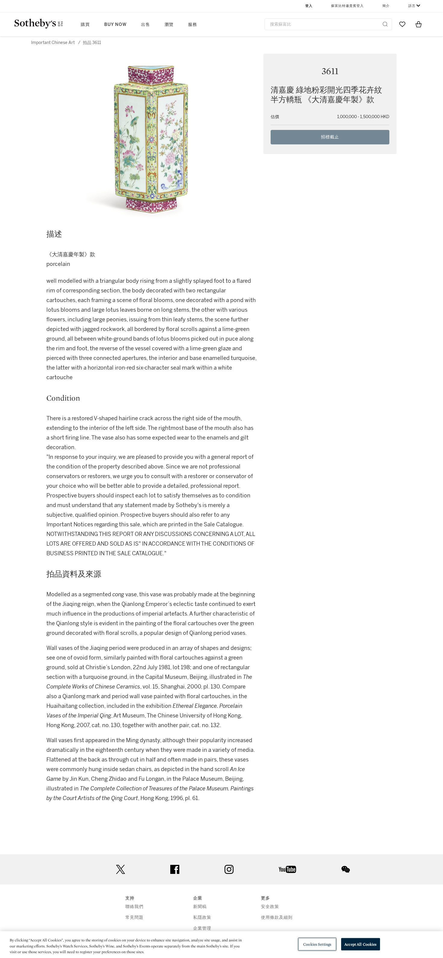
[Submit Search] (385, 24)
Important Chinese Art (53, 42)
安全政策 (270, 906)
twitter (120, 869)
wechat (345, 869)
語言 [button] (412, 6)
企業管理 (202, 928)
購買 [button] (85, 24)
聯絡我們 (134, 906)
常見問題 (134, 917)
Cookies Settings (317, 944)
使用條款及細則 (277, 917)
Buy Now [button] (115, 24)
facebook (174, 869)
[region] (221, 944)
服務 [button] (192, 24)
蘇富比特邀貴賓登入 (347, 6)
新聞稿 (200, 906)
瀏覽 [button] (169, 24)
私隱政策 (202, 917)
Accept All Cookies (360, 944)
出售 (145, 24)
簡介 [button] (386, 6)
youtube (287, 869)
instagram (229, 869)
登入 (309, 6)
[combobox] (328, 24)
